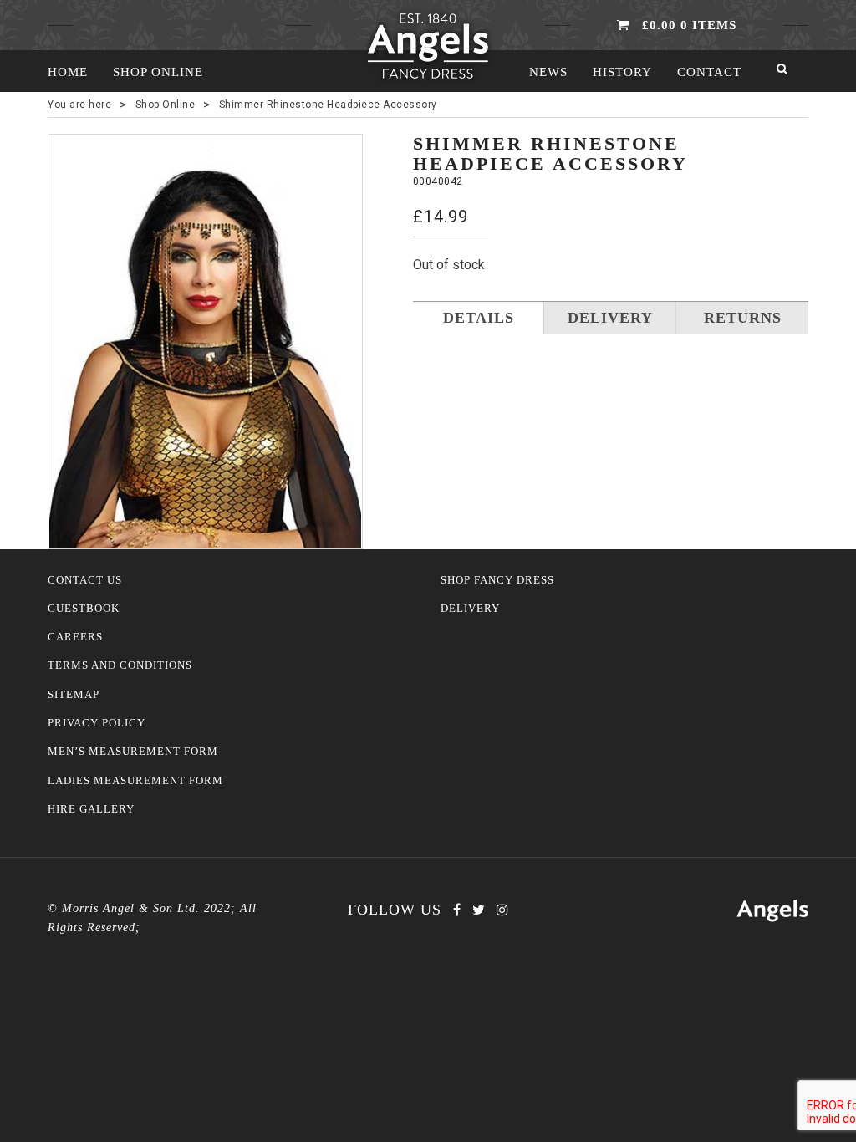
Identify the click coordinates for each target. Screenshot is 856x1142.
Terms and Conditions (120, 665)
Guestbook (84, 608)
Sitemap (73, 695)
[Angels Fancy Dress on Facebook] (457, 910)
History (622, 72)
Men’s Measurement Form (133, 751)
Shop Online (158, 72)
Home (68, 72)
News (548, 72)
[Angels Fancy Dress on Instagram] (502, 910)
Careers (75, 637)
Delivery (470, 608)
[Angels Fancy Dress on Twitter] (478, 910)
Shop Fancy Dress (497, 580)
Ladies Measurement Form (135, 781)
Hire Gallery (91, 809)
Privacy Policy (96, 723)
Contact (709, 72)
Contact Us (85, 580)
